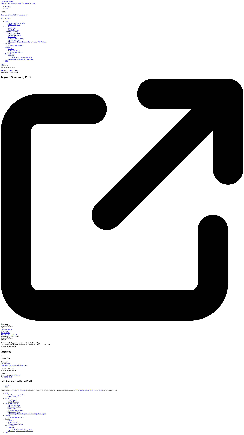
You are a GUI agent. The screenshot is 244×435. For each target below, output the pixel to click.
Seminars (11, 427)
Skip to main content (7, 1)
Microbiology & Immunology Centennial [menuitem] (20, 59)
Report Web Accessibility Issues (93, 390)
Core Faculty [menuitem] (12, 28)
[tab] (122, 351)
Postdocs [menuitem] (11, 49)
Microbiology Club (14, 412)
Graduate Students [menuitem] (13, 50)
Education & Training (11, 403)
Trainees (7, 419)
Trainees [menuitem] (7, 47)
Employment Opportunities (16, 395)
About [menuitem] (6, 21)
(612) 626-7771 (5, 333)
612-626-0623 (7, 377)
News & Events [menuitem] (9, 54)
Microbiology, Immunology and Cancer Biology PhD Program (27, 414)
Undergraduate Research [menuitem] (15, 45)
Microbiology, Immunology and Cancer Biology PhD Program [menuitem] (27, 42)
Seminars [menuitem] (11, 55)
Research (7, 415)
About (6, 393)
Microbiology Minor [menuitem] (14, 35)
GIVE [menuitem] (6, 61)
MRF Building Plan (14, 396)
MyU (6, 8)
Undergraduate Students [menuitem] (15, 52)
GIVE (6, 432)
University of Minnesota (19, 390)
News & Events (9, 426)
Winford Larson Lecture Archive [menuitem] (22, 57)
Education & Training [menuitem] (11, 32)
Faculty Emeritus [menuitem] (13, 30)
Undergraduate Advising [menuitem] (15, 38)
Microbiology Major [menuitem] (14, 33)
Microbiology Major (14, 405)
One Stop (7, 6)
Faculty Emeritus (13, 402)
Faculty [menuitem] (7, 26)
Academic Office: (6, 375)
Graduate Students (13, 422)
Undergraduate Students (15, 424)
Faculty (7, 398)
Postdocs (11, 420)
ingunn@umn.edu (6, 329)
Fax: (2, 377)
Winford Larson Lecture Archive (22, 429)
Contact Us (4, 373)
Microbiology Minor (14, 407)
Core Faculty (12, 400)
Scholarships (12, 408)
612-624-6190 (15, 375)
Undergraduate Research (15, 417)
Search (3, 11)
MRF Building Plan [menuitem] (14, 25)
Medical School (5, 18)
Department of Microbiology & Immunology (14, 15)
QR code (14, 70)
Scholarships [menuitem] (12, 37)
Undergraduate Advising (15, 410)
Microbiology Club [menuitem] (14, 40)
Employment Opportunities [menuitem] (16, 23)
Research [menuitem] (7, 43)
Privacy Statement (80, 390)
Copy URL (6, 70)
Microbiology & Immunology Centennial (20, 431)
